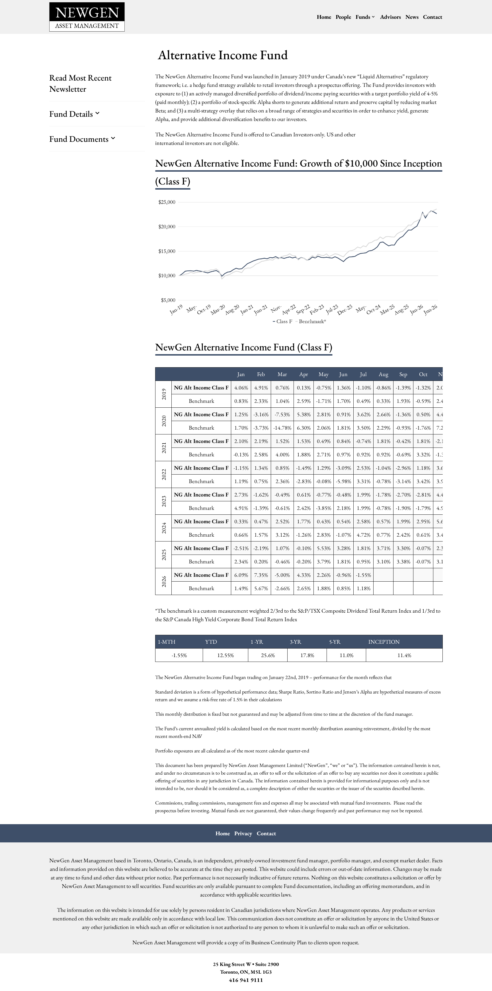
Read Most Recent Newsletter (80, 83)
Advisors (390, 16)
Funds (363, 16)
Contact (432, 16)
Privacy (243, 833)
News (412, 16)
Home (324, 16)
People (343, 16)
